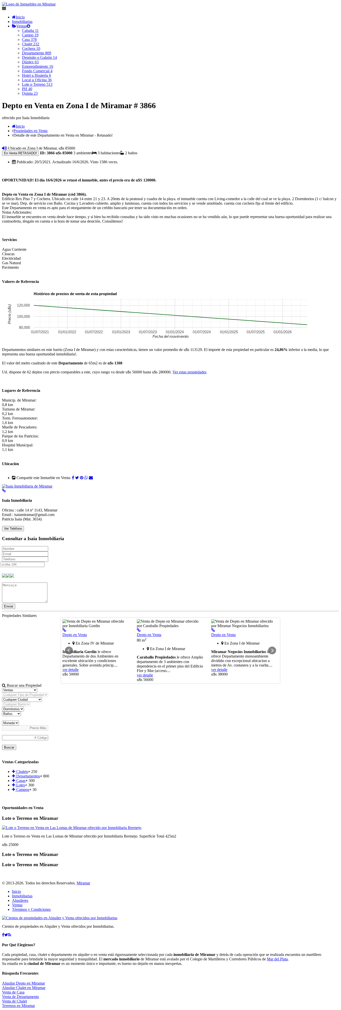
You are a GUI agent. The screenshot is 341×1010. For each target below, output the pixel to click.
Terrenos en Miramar (18, 1006)
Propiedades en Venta (30, 131)
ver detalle (70, 670)
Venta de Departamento (20, 997)
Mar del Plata (277, 959)
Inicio (20, 17)
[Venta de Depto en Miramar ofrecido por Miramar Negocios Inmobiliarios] (213, 630)
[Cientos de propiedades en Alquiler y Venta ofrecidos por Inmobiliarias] (29, 4)
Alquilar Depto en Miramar (23, 983)
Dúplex (30, 62)
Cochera (31, 48)
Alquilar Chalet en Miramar (23, 988)
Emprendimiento (37, 66)
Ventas (21, 26)
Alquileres (20, 900)
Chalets (21, 771)
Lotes (20, 785)
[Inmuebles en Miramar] (59, 918)
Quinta (30, 93)
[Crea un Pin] (81, 478)
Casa (29, 39)
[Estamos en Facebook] (3, 935)
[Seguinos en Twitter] (77, 478)
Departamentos (27, 776)
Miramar (83, 883)
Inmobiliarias (22, 21)
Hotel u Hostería (36, 75)
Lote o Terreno (37, 84)
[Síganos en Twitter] (6, 935)
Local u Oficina (37, 80)
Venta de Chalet (14, 1001)
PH (27, 89)
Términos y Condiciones (31, 909)
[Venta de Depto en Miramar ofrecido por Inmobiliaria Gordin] (64, 630)
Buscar (9, 747)
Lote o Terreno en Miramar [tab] (30, 818)
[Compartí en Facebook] (73, 478)
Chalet (30, 44)
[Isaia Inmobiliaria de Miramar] (27, 486)
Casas (20, 780)
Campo (30, 35)
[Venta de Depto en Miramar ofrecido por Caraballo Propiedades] (139, 630)
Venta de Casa (13, 992)
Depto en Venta (74, 635)
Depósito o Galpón (39, 57)
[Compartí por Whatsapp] (86, 478)
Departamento (36, 53)
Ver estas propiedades (189, 372)
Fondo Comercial (37, 71)
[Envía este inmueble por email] (91, 478)
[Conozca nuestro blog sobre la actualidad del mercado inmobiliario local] (9, 935)
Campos (22, 789)
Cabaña (30, 30)
